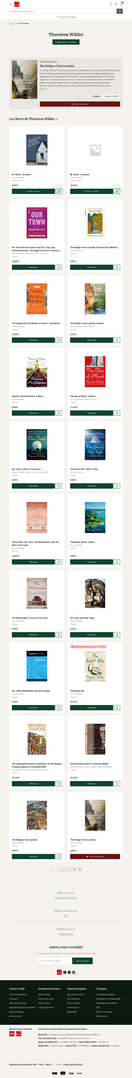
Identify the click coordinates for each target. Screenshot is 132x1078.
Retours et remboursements (22, 1007)
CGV (98, 1007)
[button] (80, 78)
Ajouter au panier (33, 191)
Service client (15, 1016)
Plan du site (101, 1016)
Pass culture (44, 1003)
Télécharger (33, 267)
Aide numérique (16, 1012)
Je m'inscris (82, 960)
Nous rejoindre (74, 1003)
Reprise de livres (45, 998)
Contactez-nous (66, 934)
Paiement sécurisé (17, 1003)
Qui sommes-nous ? (76, 994)
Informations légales (105, 994)
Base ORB (71, 1012)
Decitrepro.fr (73, 1007)
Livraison (13, 998)
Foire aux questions (18, 994)
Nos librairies (73, 998)
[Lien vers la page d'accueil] (16, 4)
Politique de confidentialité (108, 998)
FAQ (66, 915)
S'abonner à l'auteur (66, 42)
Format (96, 96)
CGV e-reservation (104, 1012)
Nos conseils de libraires (66, 897)
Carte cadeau (44, 994)
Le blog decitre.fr (46, 1007)
